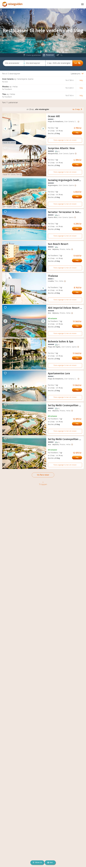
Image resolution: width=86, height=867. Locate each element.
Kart (51, 862)
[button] (13, 63)
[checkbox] (5, 116)
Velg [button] (81, 80)
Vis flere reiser (43, 475)
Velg (77, 132)
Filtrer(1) (38, 862)
